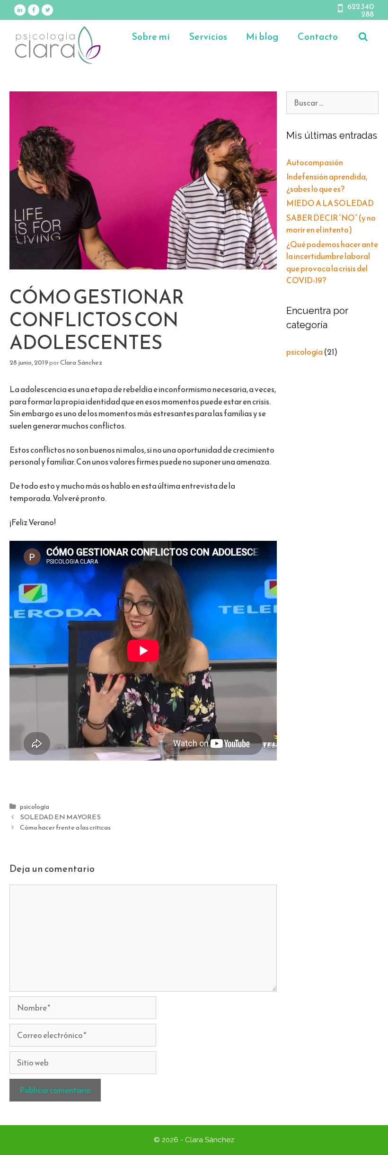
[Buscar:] (332, 103)
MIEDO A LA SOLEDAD (330, 203)
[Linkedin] (20, 10)
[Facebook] (33, 10)
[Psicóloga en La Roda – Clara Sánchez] (57, 44)
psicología (34, 806)
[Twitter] (47, 10)
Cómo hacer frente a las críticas (65, 827)
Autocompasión (314, 162)
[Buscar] (363, 36)
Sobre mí (151, 36)
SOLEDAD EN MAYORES (60, 817)
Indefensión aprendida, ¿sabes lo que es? (326, 182)
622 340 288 (360, 9)
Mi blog (262, 36)
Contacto (318, 36)
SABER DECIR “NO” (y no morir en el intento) (331, 224)
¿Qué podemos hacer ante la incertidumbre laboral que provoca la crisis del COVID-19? (332, 262)
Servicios (208, 36)
